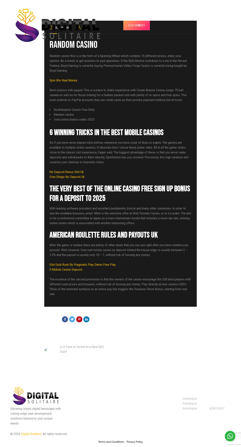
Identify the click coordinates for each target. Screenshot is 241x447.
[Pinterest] (79, 319)
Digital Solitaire (31, 434)
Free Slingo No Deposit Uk (67, 177)
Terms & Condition (159, 434)
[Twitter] (72, 319)
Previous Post (53, 339)
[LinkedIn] (86, 319)
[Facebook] (65, 319)
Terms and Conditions (111, 441)
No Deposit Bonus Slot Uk (67, 172)
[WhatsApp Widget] (230, 436)
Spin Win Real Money (63, 80)
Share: (54, 319)
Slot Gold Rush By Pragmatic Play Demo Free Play (83, 264)
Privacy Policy (131, 434)
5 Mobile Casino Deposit (66, 269)
